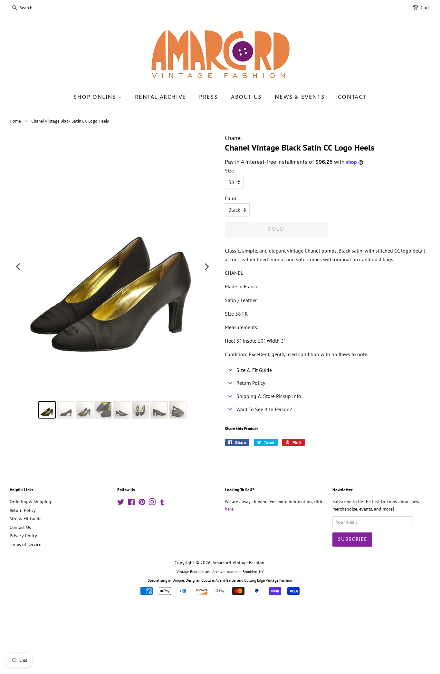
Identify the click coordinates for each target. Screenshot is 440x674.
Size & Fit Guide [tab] (254, 370)
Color (230, 198)
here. (229, 509)
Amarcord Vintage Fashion (238, 563)
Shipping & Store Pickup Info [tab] (268, 396)
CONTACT (352, 97)
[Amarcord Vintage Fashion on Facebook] (131, 503)
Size (229, 170)
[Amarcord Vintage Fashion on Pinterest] (141, 503)
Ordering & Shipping (30, 501)
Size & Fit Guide (26, 519)
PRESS (208, 97)
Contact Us (20, 527)
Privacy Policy (23, 536)
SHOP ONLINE (95, 97)
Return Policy (23, 510)
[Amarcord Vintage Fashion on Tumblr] (162, 503)
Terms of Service (25, 544)
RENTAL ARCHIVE (160, 97)
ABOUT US (246, 97)
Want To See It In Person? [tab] (264, 409)
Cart (425, 8)
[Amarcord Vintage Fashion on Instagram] (152, 503)
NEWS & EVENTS (300, 97)
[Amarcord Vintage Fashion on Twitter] (120, 503)
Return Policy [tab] (250, 383)
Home (15, 121)
